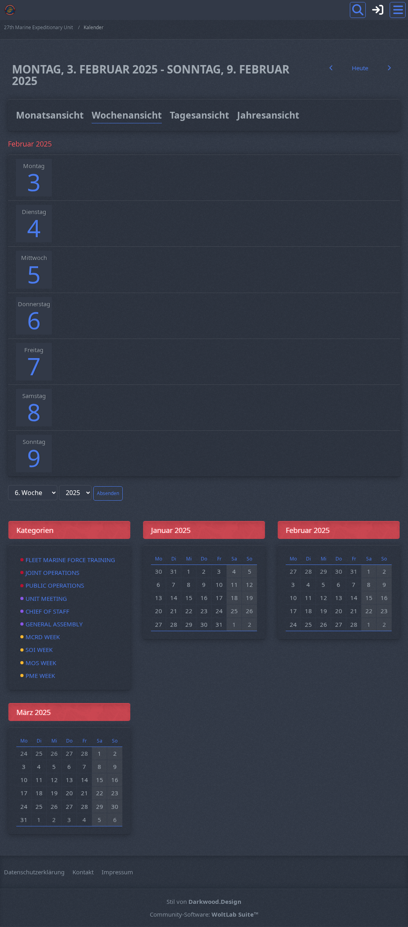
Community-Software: (204, 914)
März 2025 (33, 712)
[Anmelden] (378, 10)
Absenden (108, 493)
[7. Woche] (389, 67)
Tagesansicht (199, 115)
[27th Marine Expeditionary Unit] (10, 10)
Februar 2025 (308, 530)
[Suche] (358, 10)
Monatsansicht (50, 115)
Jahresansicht (268, 115)
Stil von (204, 901)
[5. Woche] (331, 67)
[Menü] (398, 10)
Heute (360, 68)
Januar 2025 (170, 530)
